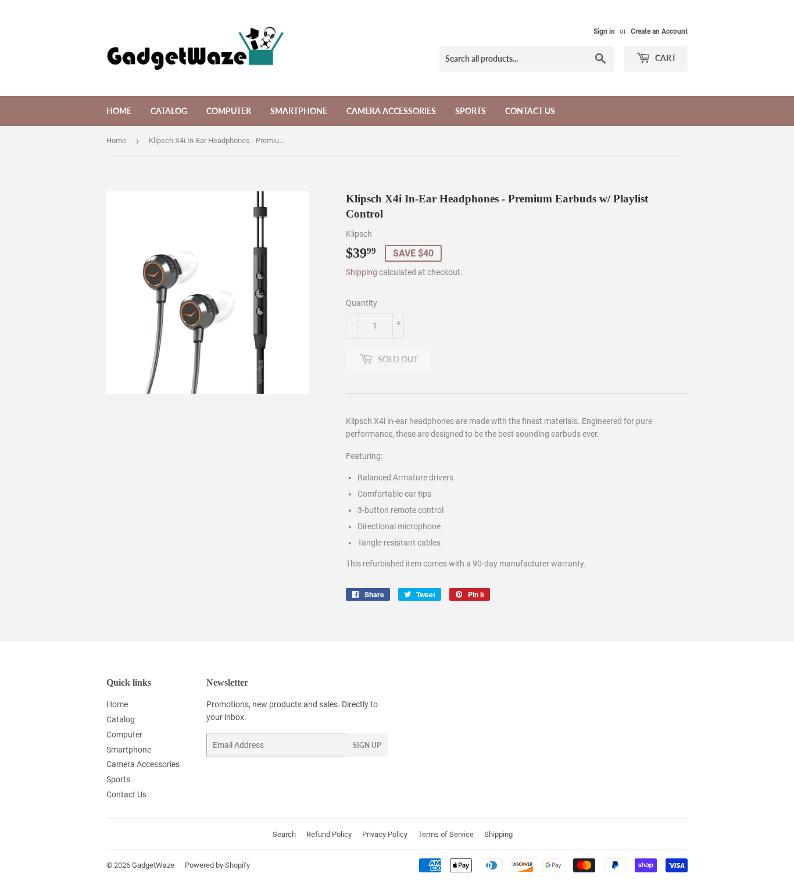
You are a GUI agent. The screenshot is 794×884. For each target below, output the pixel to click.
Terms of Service (446, 834)
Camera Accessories (391, 111)
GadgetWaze (153, 865)
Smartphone (298, 111)
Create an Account (659, 31)
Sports (470, 111)
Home (118, 111)
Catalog (169, 111)
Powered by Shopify (217, 865)
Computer (228, 111)
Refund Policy (329, 834)
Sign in (604, 31)
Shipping (361, 272)
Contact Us (530, 111)
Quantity (361, 303)
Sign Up (367, 745)
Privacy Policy (384, 834)
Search (284, 834)
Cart (664, 58)
